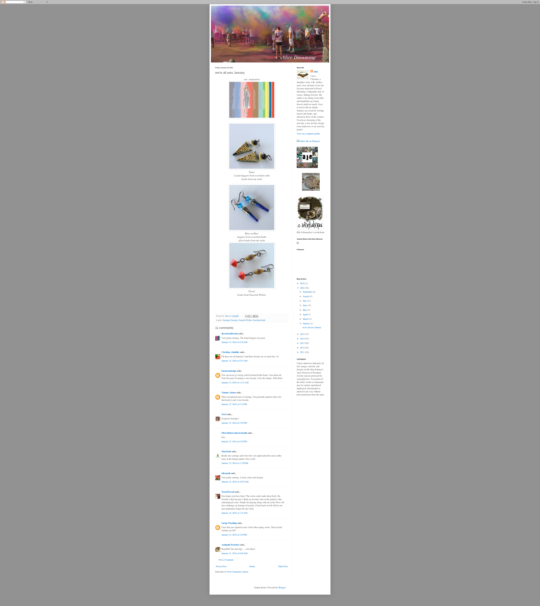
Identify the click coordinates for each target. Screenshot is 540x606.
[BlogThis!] (249, 316)
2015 (302, 334)
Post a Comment (226, 559)
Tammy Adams (228, 392)
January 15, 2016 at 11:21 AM (234, 382)
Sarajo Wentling (229, 523)
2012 (302, 347)
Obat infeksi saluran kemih (234, 432)
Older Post (283, 566)
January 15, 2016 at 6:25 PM (234, 441)
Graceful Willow (245, 320)
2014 (302, 338)
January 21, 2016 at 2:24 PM (234, 534)
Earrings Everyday (230, 320)
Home (252, 566)
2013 (302, 343)
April (305, 314)
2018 (302, 283)
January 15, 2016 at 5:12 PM (234, 404)
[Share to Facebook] (254, 316)
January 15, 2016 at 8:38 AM (234, 342)
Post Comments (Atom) (237, 571)
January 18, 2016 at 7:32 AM (234, 512)
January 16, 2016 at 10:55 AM (234, 481)
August (306, 296)
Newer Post (221, 566)
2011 (302, 352)
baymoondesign (228, 370)
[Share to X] (251, 316)
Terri (223, 414)
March (306, 318)
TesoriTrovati (227, 491)
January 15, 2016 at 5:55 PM (234, 422)
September (308, 291)
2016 (302, 287)
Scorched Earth (259, 320)
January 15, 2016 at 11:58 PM (234, 463)
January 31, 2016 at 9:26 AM (234, 553)
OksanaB (225, 473)
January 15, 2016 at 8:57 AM (234, 360)
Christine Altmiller (230, 352)
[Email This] (246, 316)
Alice (315, 71)
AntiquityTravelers (230, 544)
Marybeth (226, 451)
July (305, 300)
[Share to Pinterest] (257, 316)
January (306, 323)
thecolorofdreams (229, 333)
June (305, 305)
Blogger (281, 587)
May (305, 309)
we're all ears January (311, 327)
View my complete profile (308, 133)
